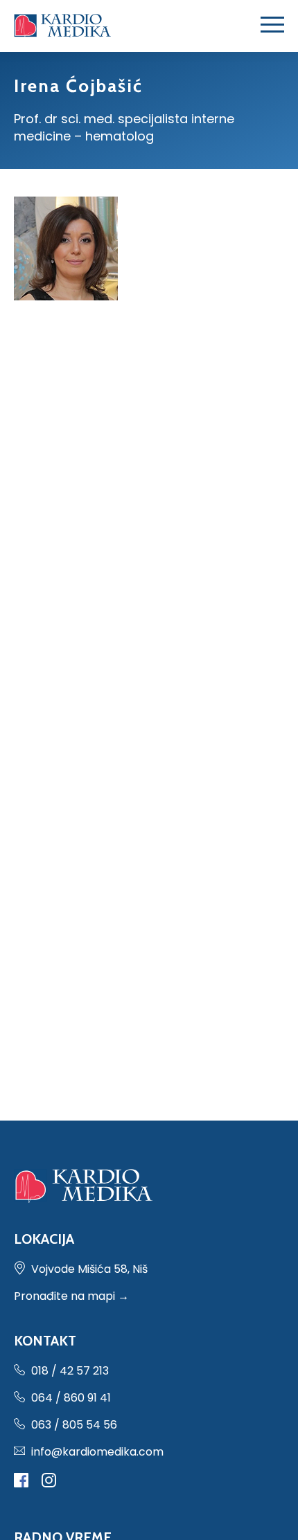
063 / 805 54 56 (74, 1425)
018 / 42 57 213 (70, 1371)
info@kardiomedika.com (97, 1452)
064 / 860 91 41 (71, 1398)
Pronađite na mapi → (71, 1296)
